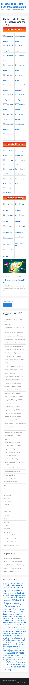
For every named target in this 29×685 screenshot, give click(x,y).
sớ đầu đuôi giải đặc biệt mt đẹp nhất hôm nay (14, 463)
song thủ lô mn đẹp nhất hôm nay (14, 432)
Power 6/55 (8, 511)
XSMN (5, 488)
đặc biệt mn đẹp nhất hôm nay (13, 413)
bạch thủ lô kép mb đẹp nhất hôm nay (15, 339)
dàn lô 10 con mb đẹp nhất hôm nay (14, 359)
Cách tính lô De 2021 (12, 597)
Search (7, 305)
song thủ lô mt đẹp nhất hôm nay (14, 467)
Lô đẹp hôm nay (12, 647)
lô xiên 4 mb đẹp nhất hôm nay (13, 390)
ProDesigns (24, 682)
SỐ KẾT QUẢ (7, 532)
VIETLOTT (7, 498)
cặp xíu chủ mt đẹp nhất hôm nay (14, 449)
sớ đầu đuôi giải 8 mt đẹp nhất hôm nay (15, 459)
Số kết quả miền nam (10, 541)
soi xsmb (21, 662)
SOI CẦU (6, 519)
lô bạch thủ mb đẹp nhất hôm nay (14, 379)
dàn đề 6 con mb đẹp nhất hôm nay (14, 349)
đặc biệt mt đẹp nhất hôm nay (13, 452)
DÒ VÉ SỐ (6, 522)
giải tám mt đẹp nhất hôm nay (13, 445)
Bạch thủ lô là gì (18, 583)
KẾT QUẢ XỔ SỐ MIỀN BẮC (14, 642)
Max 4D (7, 508)
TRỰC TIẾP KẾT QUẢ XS (10, 482)
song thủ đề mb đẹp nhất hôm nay (14, 393)
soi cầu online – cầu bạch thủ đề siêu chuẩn (13, 320)
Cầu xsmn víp (7, 404)
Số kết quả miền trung (11, 538)
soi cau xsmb (18, 653)
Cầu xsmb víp (7, 324)
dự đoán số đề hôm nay (14, 622)
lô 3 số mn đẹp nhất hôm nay (12, 420)
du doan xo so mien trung (13, 614)
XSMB (5, 485)
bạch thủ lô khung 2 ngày (11, 545)
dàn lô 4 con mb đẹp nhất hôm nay (14, 363)
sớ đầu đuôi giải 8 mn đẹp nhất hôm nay (15, 423)
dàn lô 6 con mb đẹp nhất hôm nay (14, 366)
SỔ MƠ (6, 525)
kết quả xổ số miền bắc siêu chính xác (14, 644)
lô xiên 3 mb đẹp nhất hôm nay (13, 386)
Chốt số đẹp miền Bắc (15, 591)
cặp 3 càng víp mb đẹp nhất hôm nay (15, 343)
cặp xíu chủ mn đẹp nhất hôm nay (14, 410)
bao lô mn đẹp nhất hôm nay (12, 406)
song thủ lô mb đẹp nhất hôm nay (14, 396)
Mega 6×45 (8, 501)
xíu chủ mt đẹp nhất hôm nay (12, 471)
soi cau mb (7, 653)
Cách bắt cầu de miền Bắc (10, 593)
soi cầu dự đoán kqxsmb (12, 655)
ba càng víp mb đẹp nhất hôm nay (14, 332)
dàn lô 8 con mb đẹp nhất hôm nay (14, 369)
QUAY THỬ (7, 529)
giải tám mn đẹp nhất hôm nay (13, 416)
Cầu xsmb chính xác (9, 373)
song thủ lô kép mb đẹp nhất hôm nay (15, 400)
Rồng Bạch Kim (19, 651)
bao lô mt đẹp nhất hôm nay (12, 442)
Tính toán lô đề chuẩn (15, 276)
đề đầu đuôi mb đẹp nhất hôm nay (14, 376)
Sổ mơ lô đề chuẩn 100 (10, 475)
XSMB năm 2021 (17, 664)
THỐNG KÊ (7, 515)
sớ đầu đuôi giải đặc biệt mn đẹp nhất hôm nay (14, 428)
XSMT (5, 492)
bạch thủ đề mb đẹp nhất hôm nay (14, 336)
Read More (22, 293)
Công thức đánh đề (16, 612)
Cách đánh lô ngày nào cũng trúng (13, 603)
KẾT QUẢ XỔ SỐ (8, 495)
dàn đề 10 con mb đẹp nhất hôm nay (14, 356)
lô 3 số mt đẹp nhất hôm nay (12, 455)
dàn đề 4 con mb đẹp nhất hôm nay (14, 346)
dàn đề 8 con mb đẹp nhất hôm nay (14, 353)
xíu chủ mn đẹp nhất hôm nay (13, 435)
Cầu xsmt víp (7, 439)
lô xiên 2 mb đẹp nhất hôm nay (13, 383)
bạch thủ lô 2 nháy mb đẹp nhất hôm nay (14, 328)
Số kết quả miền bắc (10, 535)
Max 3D (7, 504)
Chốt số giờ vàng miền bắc (13, 585)
